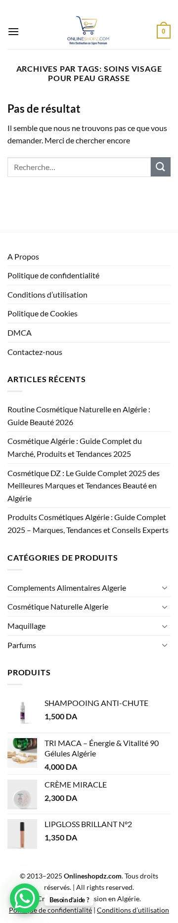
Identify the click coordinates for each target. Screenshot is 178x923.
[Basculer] (165, 587)
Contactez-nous (34, 351)
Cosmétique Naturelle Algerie (57, 606)
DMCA (19, 332)
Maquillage (26, 625)
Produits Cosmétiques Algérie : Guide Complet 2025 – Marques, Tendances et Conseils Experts (88, 523)
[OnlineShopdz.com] (88, 31)
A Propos (23, 256)
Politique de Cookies (42, 313)
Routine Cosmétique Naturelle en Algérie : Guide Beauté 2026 (78, 415)
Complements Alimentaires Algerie (66, 587)
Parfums (21, 645)
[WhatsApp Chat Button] (25, 898)
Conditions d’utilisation (47, 294)
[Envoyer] (161, 166)
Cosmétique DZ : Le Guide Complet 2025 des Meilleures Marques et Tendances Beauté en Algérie (83, 485)
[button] (13, 31)
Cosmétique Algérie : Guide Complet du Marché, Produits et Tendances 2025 (74, 447)
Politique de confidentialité (53, 275)
